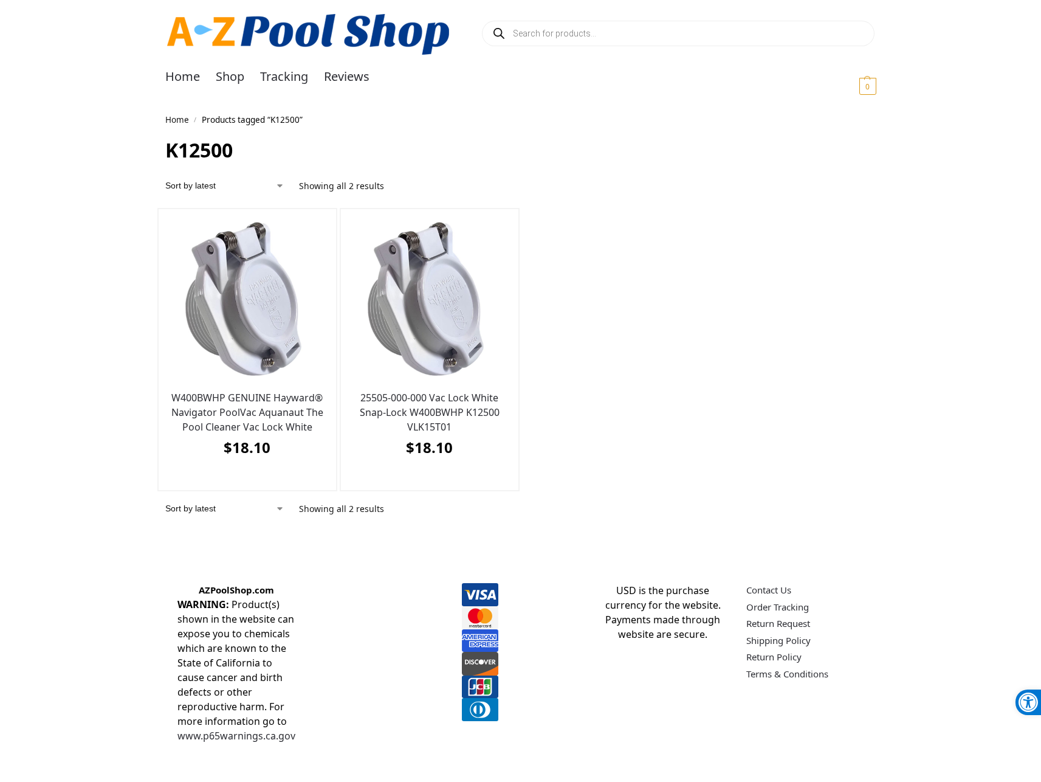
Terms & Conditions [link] (787, 674)
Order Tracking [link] (777, 607)
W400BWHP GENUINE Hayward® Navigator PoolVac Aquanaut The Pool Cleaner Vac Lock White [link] (247, 412)
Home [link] (177, 119)
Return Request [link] (778, 623)
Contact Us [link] (768, 590)
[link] (1028, 702)
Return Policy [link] (774, 657)
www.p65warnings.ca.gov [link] (236, 735)
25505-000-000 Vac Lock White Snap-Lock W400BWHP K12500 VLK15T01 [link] (430, 412)
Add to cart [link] (244, 477)
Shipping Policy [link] (778, 640)
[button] (853, 85)
